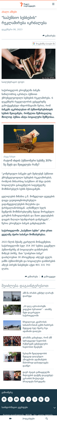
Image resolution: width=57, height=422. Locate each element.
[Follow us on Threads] (34, 399)
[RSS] (40, 399)
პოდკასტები (28, 418)
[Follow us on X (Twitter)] (10, 399)
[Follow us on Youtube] (16, 399)
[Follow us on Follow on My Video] (22, 399)
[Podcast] (47, 399)
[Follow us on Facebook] (4, 399)
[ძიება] (47, 418)
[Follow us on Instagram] (28, 399)
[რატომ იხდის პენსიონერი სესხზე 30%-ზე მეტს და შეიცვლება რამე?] (28, 139)
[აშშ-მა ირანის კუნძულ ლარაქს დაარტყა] (12, 296)
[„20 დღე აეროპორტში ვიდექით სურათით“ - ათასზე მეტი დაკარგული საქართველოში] (12, 310)
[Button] (49, 36)
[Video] (10, 418)
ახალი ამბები (9, 12)
